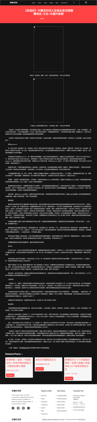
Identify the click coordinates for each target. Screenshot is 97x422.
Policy (43, 398)
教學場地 (61, 335)
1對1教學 (49, 335)
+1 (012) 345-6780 (78, 410)
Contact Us (44, 413)
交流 (6, 190)
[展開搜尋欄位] (74, 3)
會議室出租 (25, 348)
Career (43, 407)
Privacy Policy (61, 401)
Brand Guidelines (62, 410)
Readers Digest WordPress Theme (53, 419)
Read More (10, 375)
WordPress (81, 419)
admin (42, 18)
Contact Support (62, 398)
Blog (42, 410)
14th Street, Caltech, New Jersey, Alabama (79, 397)
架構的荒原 (13, 3)
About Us (44, 395)
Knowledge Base (62, 395)
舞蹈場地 (64, 188)
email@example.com (79, 407)
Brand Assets (61, 407)
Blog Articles (61, 404)
